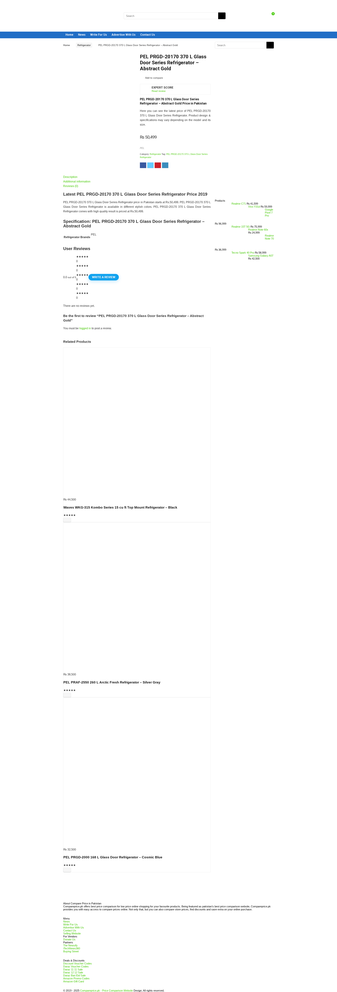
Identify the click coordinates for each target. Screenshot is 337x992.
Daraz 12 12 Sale (73, 972)
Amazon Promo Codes (76, 978)
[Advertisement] (243, 139)
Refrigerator (84, 45)
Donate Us (69, 939)
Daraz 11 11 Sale (73, 969)
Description (70, 176)
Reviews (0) (70, 186)
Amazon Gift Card (73, 981)
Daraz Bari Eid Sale (74, 975)
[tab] (137, 177)
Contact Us (147, 34)
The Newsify (70, 945)
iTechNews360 (71, 948)
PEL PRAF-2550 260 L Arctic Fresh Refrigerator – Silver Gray (111, 682)
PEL (142, 148)
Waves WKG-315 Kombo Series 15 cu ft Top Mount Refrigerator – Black (120, 507)
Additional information (76, 181)
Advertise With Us (124, 34)
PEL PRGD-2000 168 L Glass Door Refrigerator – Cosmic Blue (112, 857)
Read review (159, 91)
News (81, 34)
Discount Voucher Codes (77, 963)
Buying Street (71, 951)
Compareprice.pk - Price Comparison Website (106, 990)
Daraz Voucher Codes (76, 966)
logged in (85, 328)
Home (69, 34)
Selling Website (72, 933)
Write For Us (98, 34)
